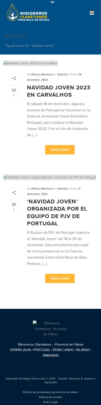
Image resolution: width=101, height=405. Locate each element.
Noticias (62, 74)
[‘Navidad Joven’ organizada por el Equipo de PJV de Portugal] (50, 177)
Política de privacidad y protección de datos (50, 392)
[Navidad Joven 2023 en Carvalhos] (50, 63)
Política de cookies (50, 397)
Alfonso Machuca (42, 74)
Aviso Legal (50, 402)
